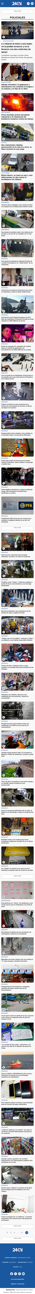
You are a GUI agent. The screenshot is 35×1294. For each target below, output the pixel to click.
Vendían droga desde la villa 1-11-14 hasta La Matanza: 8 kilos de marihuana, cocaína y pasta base (17, 754)
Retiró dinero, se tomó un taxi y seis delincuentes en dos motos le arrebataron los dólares (16, 177)
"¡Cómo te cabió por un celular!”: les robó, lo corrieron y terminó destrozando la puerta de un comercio (16, 1131)
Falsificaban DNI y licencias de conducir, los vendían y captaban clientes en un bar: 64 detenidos (16, 520)
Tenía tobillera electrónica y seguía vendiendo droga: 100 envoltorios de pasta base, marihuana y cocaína (16, 491)
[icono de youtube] (23, 1273)
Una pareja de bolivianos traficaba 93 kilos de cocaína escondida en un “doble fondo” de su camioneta (17, 262)
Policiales (4, 142)
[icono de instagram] (32, 3)
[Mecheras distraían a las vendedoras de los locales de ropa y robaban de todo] (17, 598)
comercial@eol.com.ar (17, 1257)
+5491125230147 (9, 1262)
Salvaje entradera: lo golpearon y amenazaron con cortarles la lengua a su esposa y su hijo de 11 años (17, 87)
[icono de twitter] (28, 3)
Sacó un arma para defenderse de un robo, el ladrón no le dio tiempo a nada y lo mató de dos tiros (17, 812)
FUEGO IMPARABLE (5, 112)
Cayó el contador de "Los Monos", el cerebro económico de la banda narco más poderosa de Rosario (16, 1218)
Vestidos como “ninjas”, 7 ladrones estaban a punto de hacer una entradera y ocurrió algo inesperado (16, 583)
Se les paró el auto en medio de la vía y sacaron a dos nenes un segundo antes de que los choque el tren (17, 1017)
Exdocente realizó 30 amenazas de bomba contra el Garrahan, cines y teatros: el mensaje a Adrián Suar (17, 462)
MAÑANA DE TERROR (6, 82)
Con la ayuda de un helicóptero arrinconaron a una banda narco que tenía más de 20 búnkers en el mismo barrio (17, 377)
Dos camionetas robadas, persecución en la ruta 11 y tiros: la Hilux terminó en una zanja (16, 147)
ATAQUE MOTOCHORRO (8, 41)
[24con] (17, 4)
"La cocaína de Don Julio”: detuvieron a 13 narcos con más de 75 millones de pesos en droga (16, 1046)
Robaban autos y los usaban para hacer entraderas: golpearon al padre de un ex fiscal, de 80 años (17, 841)
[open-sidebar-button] (2, 3)
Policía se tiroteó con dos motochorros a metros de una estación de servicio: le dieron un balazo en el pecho (16, 406)
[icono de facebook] (11, 1273)
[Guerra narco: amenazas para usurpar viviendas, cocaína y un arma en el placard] (17, 542)
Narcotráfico (5, 900)
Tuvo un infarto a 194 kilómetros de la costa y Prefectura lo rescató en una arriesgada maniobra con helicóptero (16, 1075)
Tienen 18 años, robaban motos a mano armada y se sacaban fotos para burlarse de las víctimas (17, 667)
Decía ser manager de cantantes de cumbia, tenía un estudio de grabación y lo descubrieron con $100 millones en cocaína (16, 348)
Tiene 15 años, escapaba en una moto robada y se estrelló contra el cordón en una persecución (17, 783)
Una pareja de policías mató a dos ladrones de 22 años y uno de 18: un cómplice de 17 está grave (17, 233)
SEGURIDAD (4, 458)
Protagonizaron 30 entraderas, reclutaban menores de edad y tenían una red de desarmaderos (15, 988)
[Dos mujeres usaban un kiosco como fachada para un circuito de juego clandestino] (17, 1089)
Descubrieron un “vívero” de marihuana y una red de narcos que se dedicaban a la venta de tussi (17, 904)
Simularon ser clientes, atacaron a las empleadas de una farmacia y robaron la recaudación (15, 696)
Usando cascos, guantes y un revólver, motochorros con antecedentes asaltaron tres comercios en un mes (16, 1160)
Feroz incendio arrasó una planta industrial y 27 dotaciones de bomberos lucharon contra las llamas (17, 117)
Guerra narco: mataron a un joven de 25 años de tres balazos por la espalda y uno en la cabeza (16, 1189)
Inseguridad (5, 202)
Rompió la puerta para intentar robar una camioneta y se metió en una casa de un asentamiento (15, 725)
